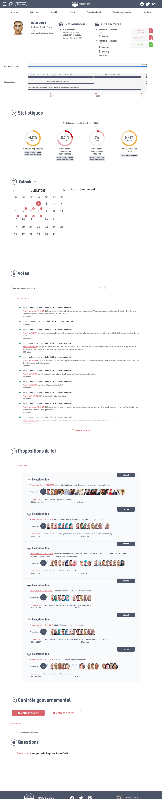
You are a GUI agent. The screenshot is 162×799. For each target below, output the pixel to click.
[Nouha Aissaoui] (84, 492)
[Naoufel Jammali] (88, 526)
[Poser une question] (132, 30)
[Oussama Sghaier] (80, 563)
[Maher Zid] (102, 492)
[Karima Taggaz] (120, 563)
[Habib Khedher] (69, 563)
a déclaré (140, 45)
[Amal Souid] (66, 563)
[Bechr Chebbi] (58, 492)
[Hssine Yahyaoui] (99, 526)
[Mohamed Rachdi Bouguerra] (77, 666)
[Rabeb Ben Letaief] (91, 492)
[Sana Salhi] (110, 666)
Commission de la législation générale (57, 499)
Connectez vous (24, 753)
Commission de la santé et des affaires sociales (60, 571)
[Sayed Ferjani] (117, 492)
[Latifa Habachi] (69, 526)
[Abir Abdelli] (106, 666)
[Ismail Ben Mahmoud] (99, 666)
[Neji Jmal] (58, 563)
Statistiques (34, 12)
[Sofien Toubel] (55, 492)
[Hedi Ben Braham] (73, 526)
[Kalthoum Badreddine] (84, 526)
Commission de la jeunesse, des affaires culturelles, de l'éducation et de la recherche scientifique (78, 534)
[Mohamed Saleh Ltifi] (69, 492)
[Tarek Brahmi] (120, 492)
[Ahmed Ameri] (77, 526)
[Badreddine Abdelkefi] (110, 563)
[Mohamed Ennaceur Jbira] (73, 666)
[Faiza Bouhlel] (66, 492)
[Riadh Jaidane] (47, 666)
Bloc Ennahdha (69, 29)
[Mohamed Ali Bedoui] (91, 563)
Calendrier (54, 12)
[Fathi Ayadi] (106, 563)
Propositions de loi (94, 12)
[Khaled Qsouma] (99, 492)
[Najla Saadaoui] (66, 666)
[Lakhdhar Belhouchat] (80, 526)
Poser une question (140, 31)
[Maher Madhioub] (102, 563)
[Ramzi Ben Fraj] (47, 563)
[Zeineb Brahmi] (55, 526)
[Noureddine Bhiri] (51, 563)
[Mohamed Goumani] (113, 492)
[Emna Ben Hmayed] (55, 597)
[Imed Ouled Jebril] (91, 666)
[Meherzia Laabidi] (99, 563)
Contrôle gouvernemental (122, 12)
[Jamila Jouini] (95, 526)
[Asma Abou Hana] (69, 666)
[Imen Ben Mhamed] (77, 563)
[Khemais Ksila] (95, 666)
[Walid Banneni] (88, 563)
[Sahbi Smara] (95, 492)
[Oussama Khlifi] (88, 492)
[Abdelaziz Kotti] (58, 666)
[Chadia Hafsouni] (62, 492)
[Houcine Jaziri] (51, 526)
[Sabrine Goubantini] (62, 666)
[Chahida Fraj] (73, 597)
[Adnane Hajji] (47, 492)
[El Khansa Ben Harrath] (84, 666)
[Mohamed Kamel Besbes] (69, 597)
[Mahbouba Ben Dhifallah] (66, 526)
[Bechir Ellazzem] (47, 526)
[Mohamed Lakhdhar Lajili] (102, 526)
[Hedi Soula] (62, 526)
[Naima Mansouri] (80, 492)
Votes (72, 12)
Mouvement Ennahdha (72, 35)
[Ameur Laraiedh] (95, 563)
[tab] (39, 203)
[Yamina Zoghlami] (106, 526)
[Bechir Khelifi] (51, 492)
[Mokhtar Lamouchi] (77, 492)
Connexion (21, 4)
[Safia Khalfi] (62, 597)
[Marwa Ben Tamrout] (110, 492)
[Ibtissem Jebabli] (113, 666)
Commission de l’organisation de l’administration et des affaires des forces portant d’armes (76, 639)
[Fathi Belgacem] (73, 492)
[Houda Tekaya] (80, 666)
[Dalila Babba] (62, 563)
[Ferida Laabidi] (58, 526)
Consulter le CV (140, 38)
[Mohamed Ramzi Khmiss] (117, 666)
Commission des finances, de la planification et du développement (67, 605)
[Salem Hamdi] (102, 666)
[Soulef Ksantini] (77, 597)
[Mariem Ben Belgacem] (106, 492)
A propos (14, 12)
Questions (147, 12)
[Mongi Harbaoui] (88, 666)
